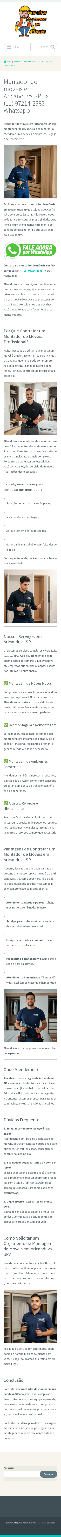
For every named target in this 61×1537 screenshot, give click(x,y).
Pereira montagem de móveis (17, 1523)
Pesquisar (9, 1467)
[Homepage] (30, 21)
